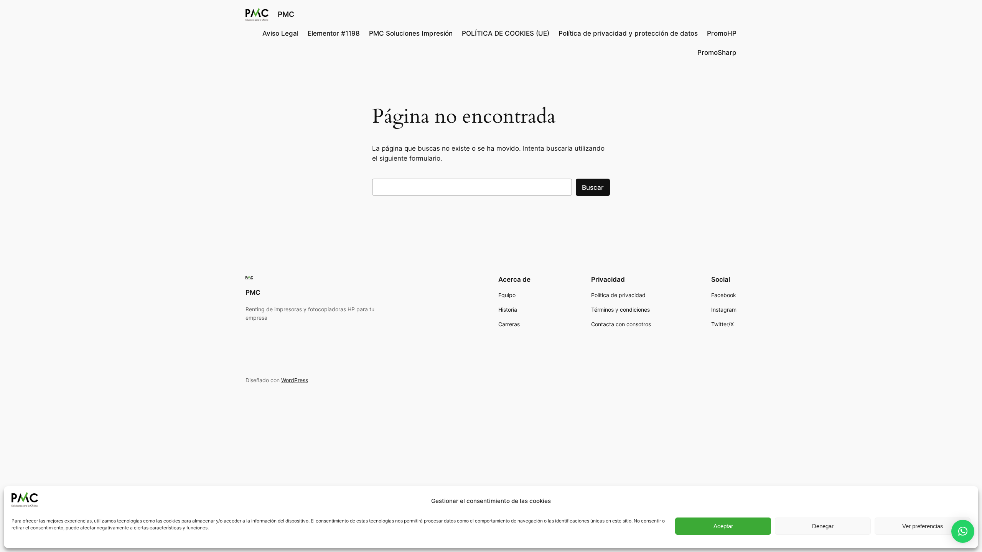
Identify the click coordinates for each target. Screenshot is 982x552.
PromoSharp (716, 52)
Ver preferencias (922, 526)
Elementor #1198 (334, 33)
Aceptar (723, 526)
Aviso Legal (280, 33)
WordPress (294, 380)
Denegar (823, 526)
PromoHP (721, 33)
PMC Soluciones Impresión (411, 33)
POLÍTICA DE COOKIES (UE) (505, 33)
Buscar (593, 187)
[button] (962, 531)
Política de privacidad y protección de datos (628, 33)
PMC (286, 14)
